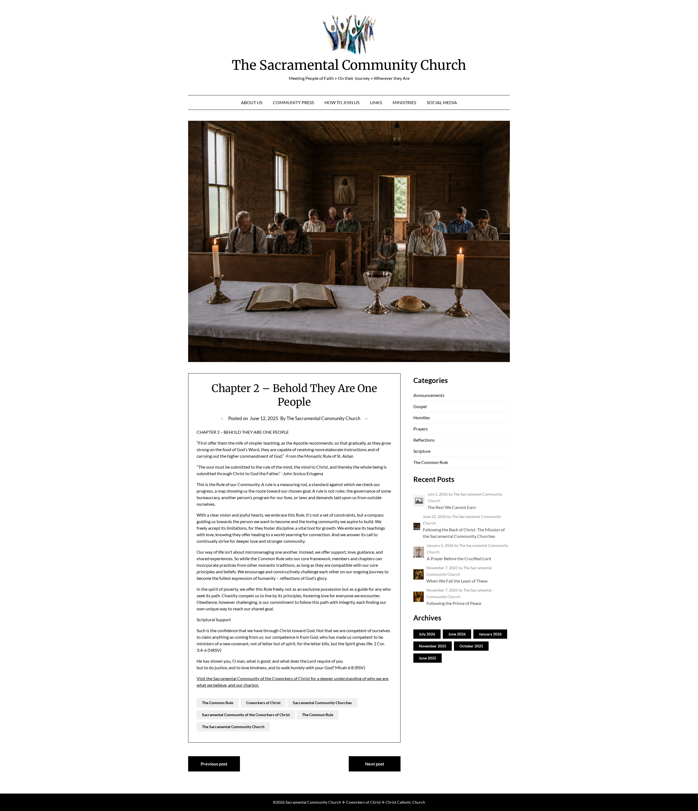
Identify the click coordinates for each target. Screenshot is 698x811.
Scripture (422, 451)
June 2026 (457, 634)
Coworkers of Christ (263, 702)
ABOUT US (251, 102)
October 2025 (471, 646)
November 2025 (432, 646)
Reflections (424, 439)
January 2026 (490, 634)
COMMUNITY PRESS (293, 102)
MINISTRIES (404, 102)
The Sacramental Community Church (349, 65)
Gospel (420, 406)
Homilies (421, 417)
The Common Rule (217, 702)
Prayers (420, 428)
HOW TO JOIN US (341, 102)
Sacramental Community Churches (322, 702)
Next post (374, 763)
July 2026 (427, 634)
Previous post (214, 763)
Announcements (428, 395)
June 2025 (427, 658)
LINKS (376, 102)
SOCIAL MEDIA (442, 102)
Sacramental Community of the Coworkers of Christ (246, 714)
